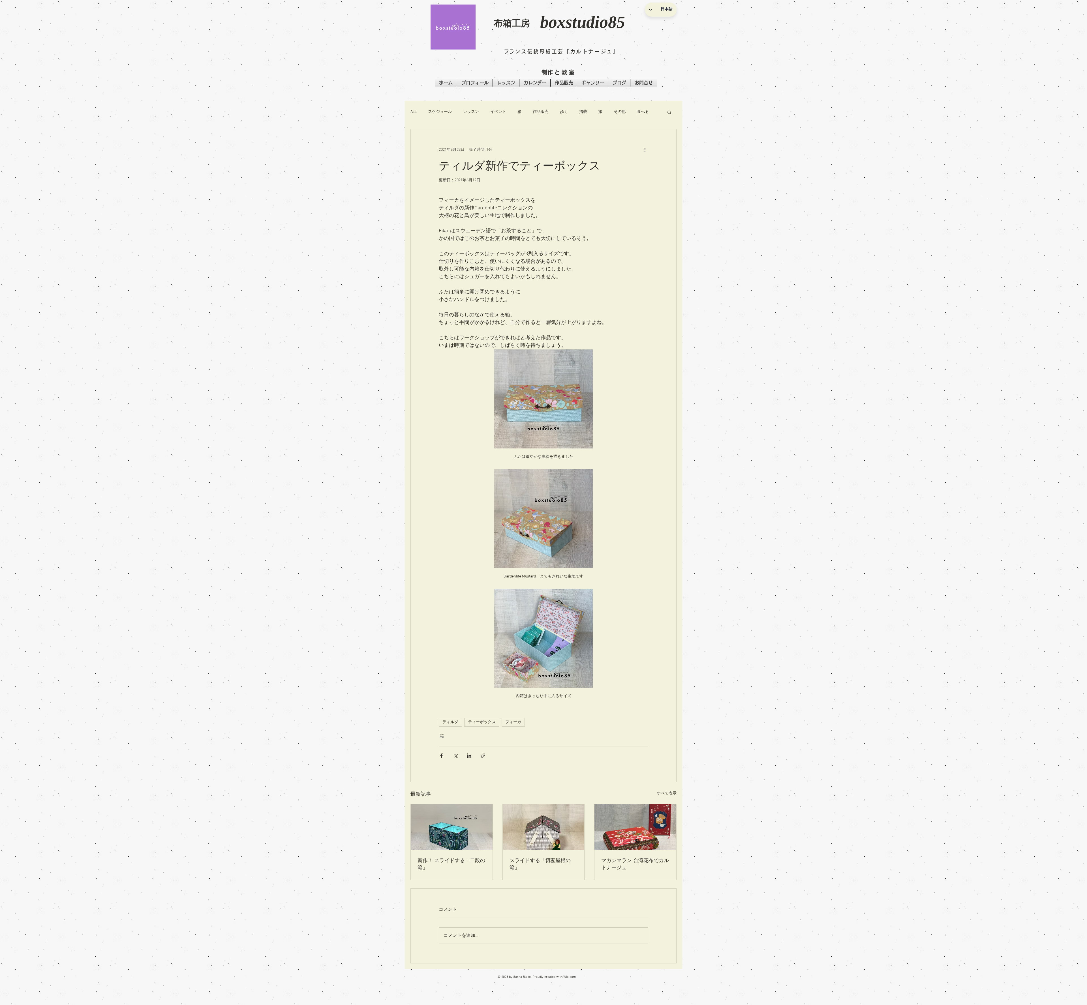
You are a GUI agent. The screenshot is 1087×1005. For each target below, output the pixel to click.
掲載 (583, 111)
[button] (453, 27)
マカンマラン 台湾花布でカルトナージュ (635, 864)
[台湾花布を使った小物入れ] (635, 827)
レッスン (471, 111)
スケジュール (440, 111)
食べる (643, 111)
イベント (498, 111)
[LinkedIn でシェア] (469, 755)
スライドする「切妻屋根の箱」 (540, 864)
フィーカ (513, 722)
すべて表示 (667, 793)
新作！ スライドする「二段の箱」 (451, 864)
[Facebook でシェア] (441, 755)
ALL (413, 111)
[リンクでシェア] (483, 755)
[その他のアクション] (644, 149)
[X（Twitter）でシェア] (455, 755)
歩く (564, 111)
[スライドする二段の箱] (452, 827)
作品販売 (541, 111)
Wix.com (569, 977)
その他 (620, 111)
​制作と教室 (558, 72)
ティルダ (450, 722)
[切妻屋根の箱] (544, 827)
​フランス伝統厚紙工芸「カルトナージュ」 (561, 51)
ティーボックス (482, 722)
